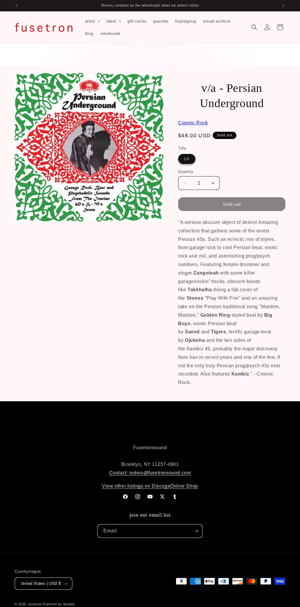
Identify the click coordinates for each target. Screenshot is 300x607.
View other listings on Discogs (136, 485)
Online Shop (184, 485)
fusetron (35, 604)
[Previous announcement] (16, 5)
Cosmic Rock (193, 122)
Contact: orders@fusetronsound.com (150, 472)
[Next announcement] (283, 5)
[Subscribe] (196, 531)
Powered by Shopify (59, 604)
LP (189, 160)
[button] (92, 21)
